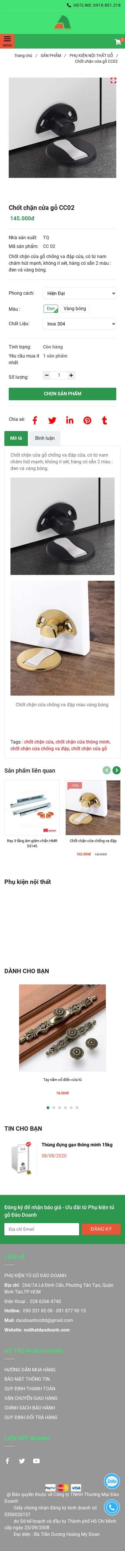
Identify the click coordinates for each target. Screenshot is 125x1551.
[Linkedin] (70, 419)
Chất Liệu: (19, 323)
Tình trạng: (20, 347)
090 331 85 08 (38, 1311)
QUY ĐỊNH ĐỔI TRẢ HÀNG (31, 1417)
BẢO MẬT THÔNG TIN (27, 1379)
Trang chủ (25, 55)
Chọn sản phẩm (62, 393)
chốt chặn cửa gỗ (89, 748)
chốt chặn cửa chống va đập (39, 748)
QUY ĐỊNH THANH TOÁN (29, 1388)
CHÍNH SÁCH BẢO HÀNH (30, 1408)
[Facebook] (35, 419)
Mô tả (16, 438)
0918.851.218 (107, 5)
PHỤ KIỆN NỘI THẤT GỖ (93, 55)
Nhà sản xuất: (23, 237)
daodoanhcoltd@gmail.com (44, 1320)
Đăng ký (101, 1229)
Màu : (14, 309)
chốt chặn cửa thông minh (83, 742)
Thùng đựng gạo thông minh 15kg (77, 1145)
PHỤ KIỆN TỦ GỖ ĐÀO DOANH (35, 1275)
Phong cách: (21, 293)
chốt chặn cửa (38, 742)
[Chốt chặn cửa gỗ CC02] (62, 22)
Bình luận (45, 438)
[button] (117, 42)
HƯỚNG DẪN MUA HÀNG (30, 1370)
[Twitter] (52, 419)
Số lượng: (19, 377)
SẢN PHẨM (53, 55)
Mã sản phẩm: (24, 246)
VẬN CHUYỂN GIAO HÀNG (31, 1398)
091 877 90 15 (71, 1311)
